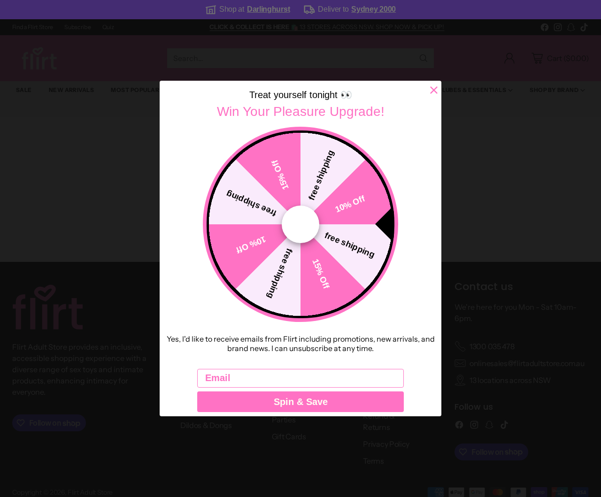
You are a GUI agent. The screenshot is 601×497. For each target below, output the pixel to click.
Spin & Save (301, 402)
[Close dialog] (433, 90)
